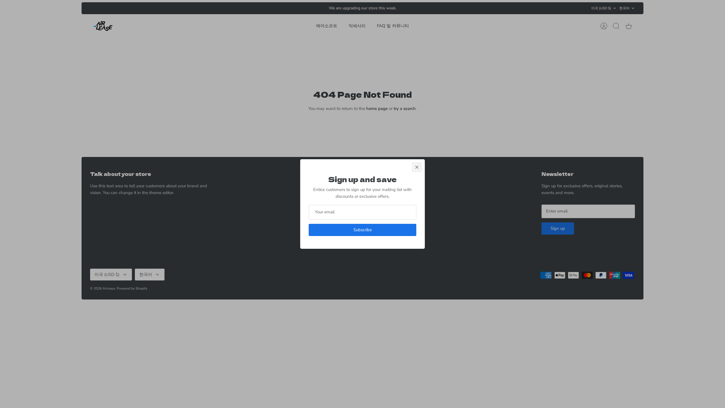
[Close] (417, 167)
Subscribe (362, 230)
